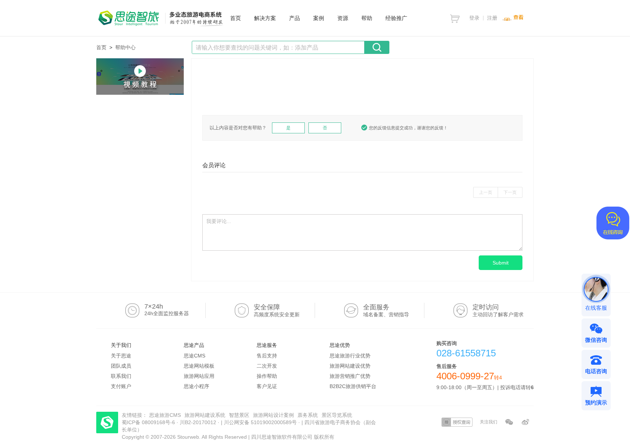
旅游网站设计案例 (273, 415)
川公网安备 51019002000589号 (260, 422)
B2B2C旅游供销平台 (353, 386)
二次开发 (267, 366)
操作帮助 (267, 376)
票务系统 (308, 415)
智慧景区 (239, 415)
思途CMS (194, 356)
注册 (492, 18)
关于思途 (121, 356)
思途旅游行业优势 (350, 356)
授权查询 (457, 422)
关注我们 (488, 422)
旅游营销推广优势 (350, 376)
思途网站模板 (199, 366)
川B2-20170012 (199, 422)
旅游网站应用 (199, 376)
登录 (474, 18)
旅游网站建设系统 (204, 415)
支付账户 (121, 386)
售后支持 (267, 356)
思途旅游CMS (165, 415)
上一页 (485, 192)
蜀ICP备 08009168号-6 (149, 422)
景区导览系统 (337, 415)
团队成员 (121, 366)
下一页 (510, 192)
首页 (101, 47)
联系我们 (121, 376)
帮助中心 (125, 47)
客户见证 (267, 386)
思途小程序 (196, 386)
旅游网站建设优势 (350, 366)
